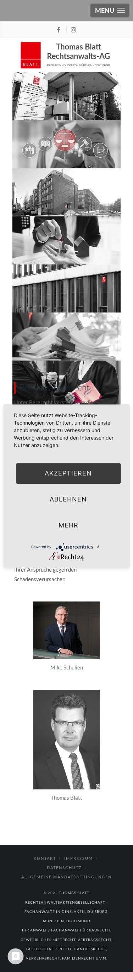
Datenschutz (64, 867)
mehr (68, 525)
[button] (109, 10)
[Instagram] (74, 30)
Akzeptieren (68, 473)
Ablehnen (68, 499)
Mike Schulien (66, 667)
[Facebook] (59, 30)
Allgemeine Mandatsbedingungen (66, 876)
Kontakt (45, 858)
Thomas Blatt (66, 797)
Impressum (78, 858)
